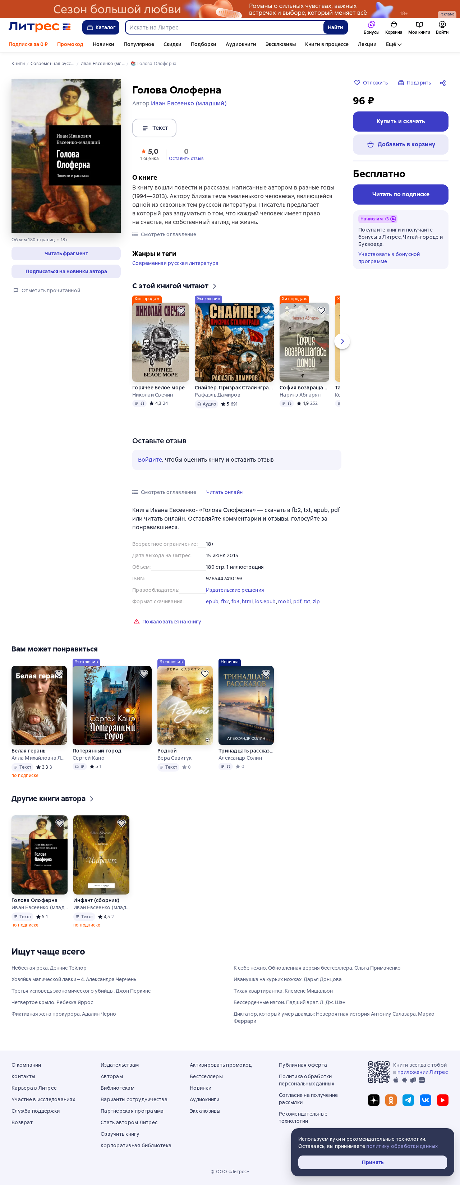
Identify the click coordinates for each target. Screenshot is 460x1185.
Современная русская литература (175, 263)
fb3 (235, 601)
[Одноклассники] (391, 1100)
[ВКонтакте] (425, 1100)
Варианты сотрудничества (134, 1099)
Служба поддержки (36, 1111)
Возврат (22, 1122)
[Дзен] (374, 1100)
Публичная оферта (303, 1065)
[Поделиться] (444, 82)
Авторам (112, 1076)
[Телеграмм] (408, 1100)
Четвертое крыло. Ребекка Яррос (52, 1002)
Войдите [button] (150, 459)
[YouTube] (442, 1100)
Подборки (203, 44)
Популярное (139, 44)
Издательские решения (235, 590)
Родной (167, 750)
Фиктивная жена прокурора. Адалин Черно (64, 1014)
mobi (284, 601)
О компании (26, 1065)
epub (212, 601)
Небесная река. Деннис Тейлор (49, 968)
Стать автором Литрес (129, 1122)
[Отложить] (181, 311)
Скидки (172, 44)
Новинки (103, 44)
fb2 (225, 601)
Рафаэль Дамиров (217, 395)
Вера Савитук (174, 758)
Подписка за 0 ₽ (28, 44)
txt (307, 601)
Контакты (23, 1076)
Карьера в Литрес (34, 1088)
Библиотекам (117, 1088)
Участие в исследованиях (43, 1099)
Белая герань (28, 750)
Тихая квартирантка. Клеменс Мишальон (283, 991)
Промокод (70, 44)
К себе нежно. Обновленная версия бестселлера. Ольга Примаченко (317, 968)
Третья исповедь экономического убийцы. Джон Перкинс (81, 991)
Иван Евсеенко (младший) (40, 907)
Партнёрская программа (132, 1111)
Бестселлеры (206, 1076)
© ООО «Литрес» (230, 1171)
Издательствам (120, 1065)
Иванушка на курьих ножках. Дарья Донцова (288, 979)
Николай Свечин (152, 395)
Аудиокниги (241, 44)
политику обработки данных (402, 1146)
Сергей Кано (89, 758)
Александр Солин (240, 758)
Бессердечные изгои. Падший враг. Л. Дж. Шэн (289, 1002)
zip (316, 601)
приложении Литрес (422, 1072)
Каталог (106, 27)
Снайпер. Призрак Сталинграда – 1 (234, 387)
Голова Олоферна (35, 900)
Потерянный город (97, 750)
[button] (66, 253)
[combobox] (224, 27)
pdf (297, 601)
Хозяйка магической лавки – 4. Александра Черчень (74, 979)
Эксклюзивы (281, 44)
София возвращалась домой (304, 387)
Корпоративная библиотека (136, 1145)
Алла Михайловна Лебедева (39, 758)
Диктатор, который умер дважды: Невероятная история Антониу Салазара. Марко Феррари (334, 1017)
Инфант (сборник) (96, 900)
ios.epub (265, 601)
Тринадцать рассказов (246, 750)
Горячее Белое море (158, 387)
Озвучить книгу (120, 1134)
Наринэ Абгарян (300, 395)
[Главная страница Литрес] (40, 27)
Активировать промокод (221, 1065)
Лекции (367, 44)
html (247, 601)
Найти (335, 27)
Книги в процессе (327, 44)
